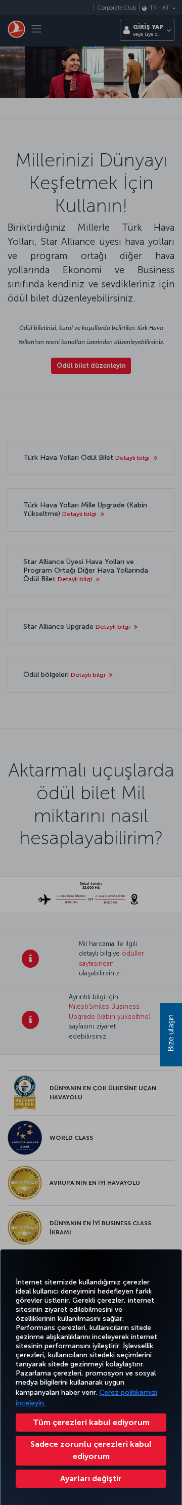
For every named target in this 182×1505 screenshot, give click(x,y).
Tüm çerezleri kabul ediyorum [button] (91, 1422)
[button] (91, 1479)
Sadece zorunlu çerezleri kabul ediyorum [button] (91, 1450)
